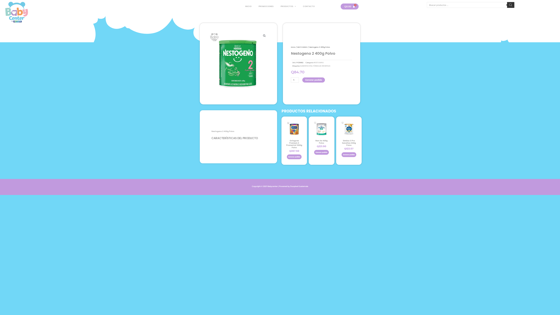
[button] (264, 35)
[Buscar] (510, 5)
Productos (287, 6)
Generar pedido (313, 80)
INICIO (248, 6)
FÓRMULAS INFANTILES (321, 66)
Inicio (293, 47)
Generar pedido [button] (294, 157)
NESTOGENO (302, 47)
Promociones (266, 6)
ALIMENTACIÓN (306, 66)
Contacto (309, 6)
